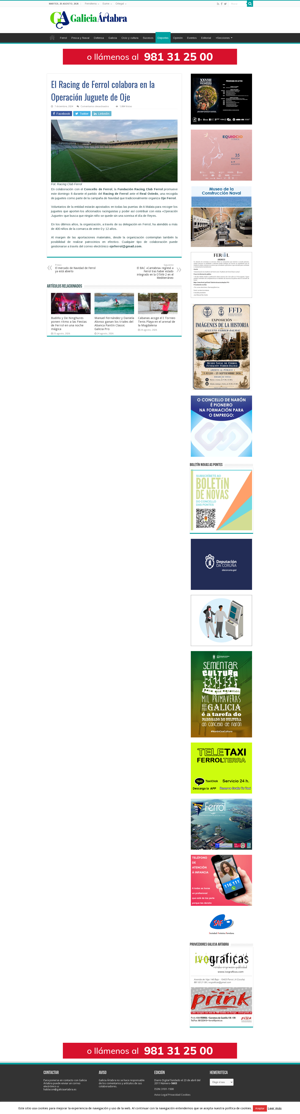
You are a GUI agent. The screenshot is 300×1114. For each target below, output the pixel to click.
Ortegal (120, 3)
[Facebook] (221, 3)
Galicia (112, 37)
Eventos (192, 37)
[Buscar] (250, 4)
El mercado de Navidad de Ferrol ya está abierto (75, 268)
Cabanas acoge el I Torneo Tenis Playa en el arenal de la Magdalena (156, 321)
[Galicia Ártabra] (89, 19)
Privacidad (174, 1094)
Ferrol (63, 37)
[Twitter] (225, 3)
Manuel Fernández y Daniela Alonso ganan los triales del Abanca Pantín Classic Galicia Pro (114, 323)
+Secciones (223, 37)
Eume (106, 3)
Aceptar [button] (259, 1108)
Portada (52, 37)
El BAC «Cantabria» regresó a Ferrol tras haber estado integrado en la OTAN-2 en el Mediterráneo (155, 271)
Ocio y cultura (129, 37)
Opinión (178, 37)
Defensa (99, 37)
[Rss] (218, 3)
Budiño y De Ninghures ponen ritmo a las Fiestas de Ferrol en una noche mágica (69, 323)
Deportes (163, 37)
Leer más (275, 1108)
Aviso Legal (161, 1094)
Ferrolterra (91, 3)
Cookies (185, 1094)
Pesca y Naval (80, 37)
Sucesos (148, 37)
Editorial (206, 37)
